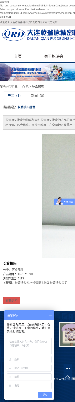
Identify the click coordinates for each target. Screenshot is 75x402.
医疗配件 (18, 269)
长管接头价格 (23, 282)
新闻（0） (38, 95)
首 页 (25, 86)
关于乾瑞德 (53, 56)
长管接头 (9, 263)
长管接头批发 (41, 282)
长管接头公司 (58, 282)
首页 (18, 56)
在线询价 (12, 300)
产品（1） (15, 95)
